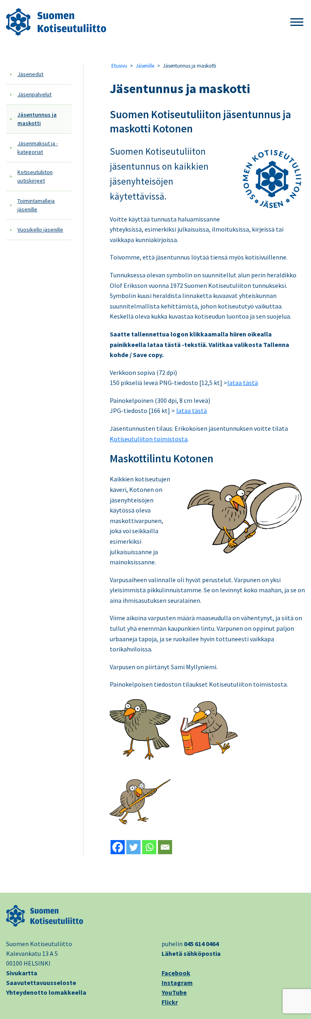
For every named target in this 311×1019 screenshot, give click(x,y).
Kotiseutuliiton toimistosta (148, 439)
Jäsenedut (30, 74)
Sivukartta (21, 973)
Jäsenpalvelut (34, 94)
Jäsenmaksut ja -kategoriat (37, 147)
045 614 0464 (201, 944)
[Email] (165, 847)
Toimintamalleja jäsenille (36, 205)
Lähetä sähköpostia (191, 953)
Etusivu (119, 65)
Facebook (176, 973)
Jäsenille (145, 65)
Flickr (170, 1002)
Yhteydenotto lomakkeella (46, 992)
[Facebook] (118, 847)
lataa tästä (242, 383)
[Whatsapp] (149, 847)
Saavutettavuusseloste (41, 983)
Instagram (177, 983)
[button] (297, 22)
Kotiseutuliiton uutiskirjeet (35, 176)
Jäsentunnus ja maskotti (37, 119)
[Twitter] (133, 847)
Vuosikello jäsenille (40, 229)
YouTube (174, 992)
